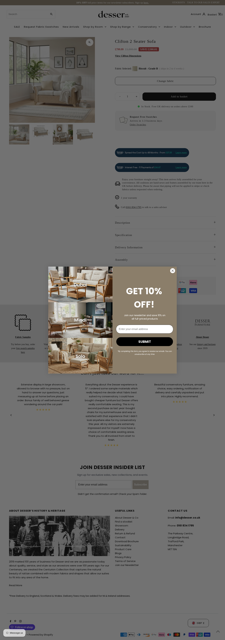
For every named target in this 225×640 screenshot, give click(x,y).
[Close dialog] (172, 270)
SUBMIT (144, 341)
